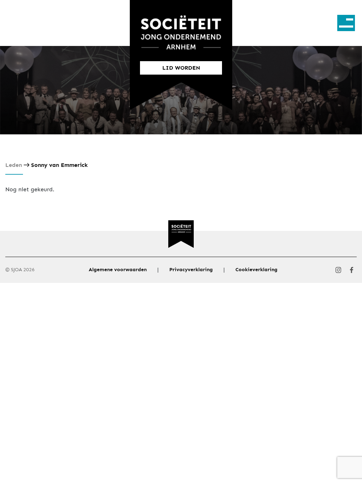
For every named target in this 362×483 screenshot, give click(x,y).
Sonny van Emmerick (59, 165)
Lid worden (181, 67)
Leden (13, 165)
